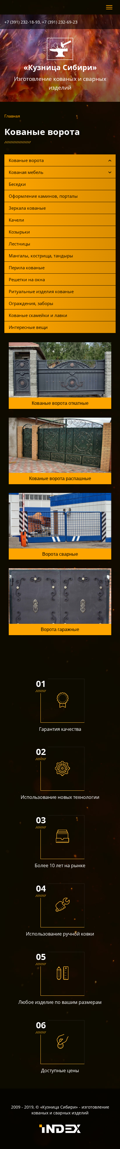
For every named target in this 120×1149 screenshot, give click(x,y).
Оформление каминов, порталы (43, 196)
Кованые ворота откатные (60, 403)
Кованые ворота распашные (60, 478)
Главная (12, 116)
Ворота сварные (60, 554)
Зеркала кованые (27, 208)
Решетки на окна (27, 279)
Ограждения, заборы (31, 303)
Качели (16, 220)
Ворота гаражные (60, 629)
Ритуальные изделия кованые (41, 291)
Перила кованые (27, 267)
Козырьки (19, 232)
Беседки (17, 184)
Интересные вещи (28, 327)
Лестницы (19, 244)
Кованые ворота (26, 160)
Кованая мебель (26, 172)
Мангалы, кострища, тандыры (41, 256)
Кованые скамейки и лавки (38, 315)
